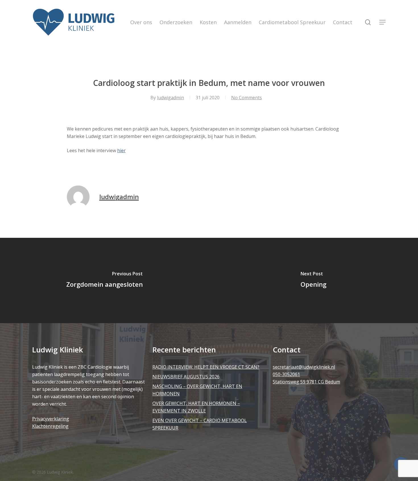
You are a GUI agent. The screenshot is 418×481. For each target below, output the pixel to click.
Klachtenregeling (50, 426)
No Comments (246, 97)
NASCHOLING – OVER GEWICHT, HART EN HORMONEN (197, 390)
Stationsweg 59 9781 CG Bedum (306, 382)
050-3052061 (286, 374)
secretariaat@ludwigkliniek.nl (304, 367)
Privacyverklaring (50, 419)
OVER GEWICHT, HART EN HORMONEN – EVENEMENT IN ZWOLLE (196, 407)
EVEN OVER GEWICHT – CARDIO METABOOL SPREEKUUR (199, 424)
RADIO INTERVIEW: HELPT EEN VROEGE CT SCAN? (205, 367)
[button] (382, 22)
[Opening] (313, 280)
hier (121, 150)
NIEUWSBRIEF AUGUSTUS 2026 (186, 376)
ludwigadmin (170, 97)
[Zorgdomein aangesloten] (104, 280)
